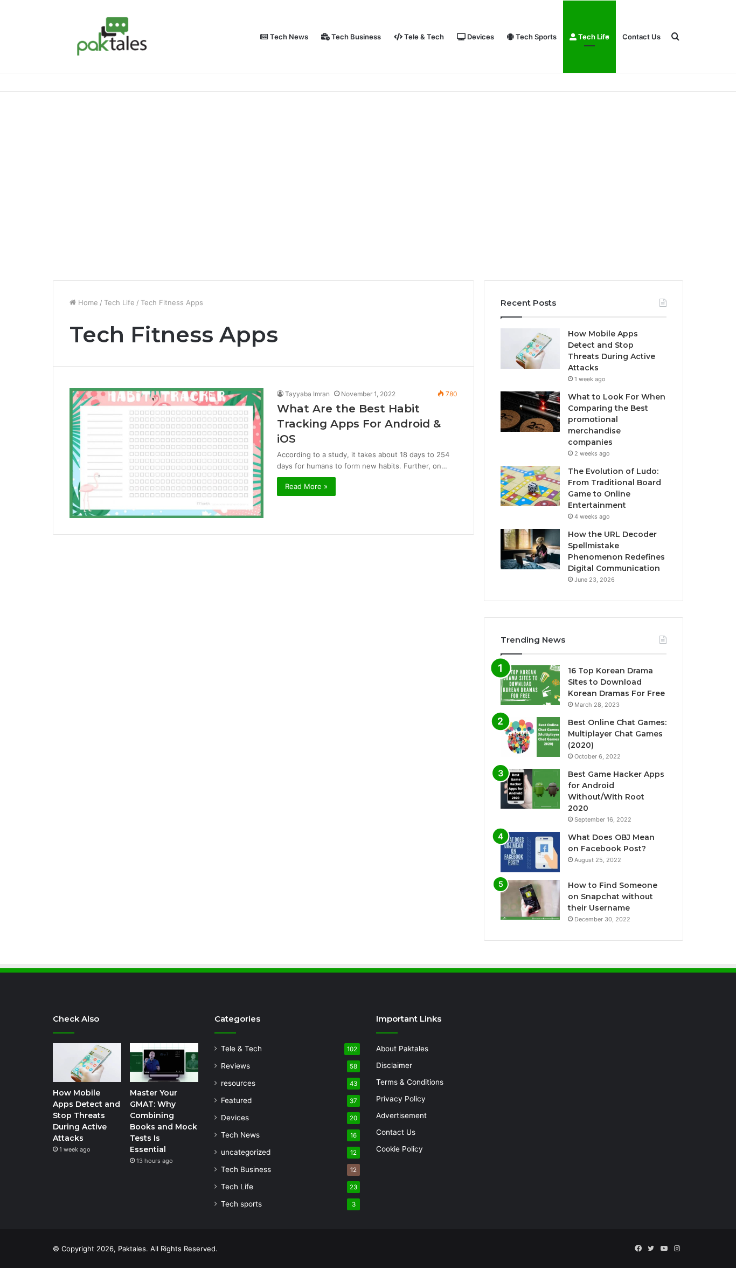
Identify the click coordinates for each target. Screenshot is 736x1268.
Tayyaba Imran (307, 394)
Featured (236, 1100)
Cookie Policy (399, 1149)
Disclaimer (394, 1065)
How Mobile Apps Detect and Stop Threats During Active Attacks (86, 1115)
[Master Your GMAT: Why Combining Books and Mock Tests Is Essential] (164, 1062)
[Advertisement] (368, 183)
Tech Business (355, 36)
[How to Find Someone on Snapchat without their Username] (530, 900)
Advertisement (401, 1115)
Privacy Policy (401, 1098)
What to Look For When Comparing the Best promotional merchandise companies (616, 419)
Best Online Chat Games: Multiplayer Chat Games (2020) (617, 734)
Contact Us (641, 36)
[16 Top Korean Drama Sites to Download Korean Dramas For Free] (530, 685)
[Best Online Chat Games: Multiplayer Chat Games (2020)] (530, 737)
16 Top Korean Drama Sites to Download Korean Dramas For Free (616, 682)
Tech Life (593, 36)
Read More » (306, 486)
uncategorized (245, 1152)
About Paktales (402, 1048)
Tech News (288, 36)
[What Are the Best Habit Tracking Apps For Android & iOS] (166, 453)
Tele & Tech (423, 36)
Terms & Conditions (409, 1082)
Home (87, 302)
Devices (480, 36)
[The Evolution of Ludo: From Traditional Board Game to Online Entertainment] (530, 486)
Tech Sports (535, 36)
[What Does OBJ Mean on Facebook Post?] (530, 852)
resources (238, 1083)
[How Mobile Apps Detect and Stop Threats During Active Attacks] (530, 348)
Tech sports (241, 1204)
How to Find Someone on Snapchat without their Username (612, 896)
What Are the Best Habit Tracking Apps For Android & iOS (359, 423)
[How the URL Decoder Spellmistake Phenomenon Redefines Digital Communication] (530, 549)
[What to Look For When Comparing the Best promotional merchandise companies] (530, 411)
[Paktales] (112, 36)
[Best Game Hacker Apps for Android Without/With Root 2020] (530, 789)
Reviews (235, 1066)
